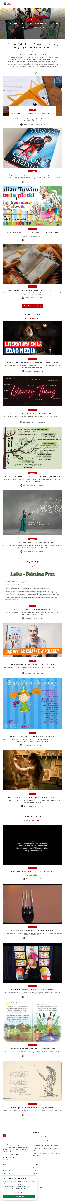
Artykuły (36, 1133)
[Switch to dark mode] (57, 3)
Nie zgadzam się (19, 1192)
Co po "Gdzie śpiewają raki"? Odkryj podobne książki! (47, 1158)
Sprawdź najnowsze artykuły (32, 306)
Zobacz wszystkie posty (32, 318)
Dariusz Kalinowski (7, 1167)
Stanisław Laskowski (8, 1170)
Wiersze (32, 229)
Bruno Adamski (6, 1173)
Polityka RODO (39, 1187)
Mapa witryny (59, 1187)
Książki (32, 109)
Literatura (32, 19)
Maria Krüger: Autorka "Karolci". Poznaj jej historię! (46, 1145)
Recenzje (32, 171)
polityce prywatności (25, 1188)
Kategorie (36, 1164)
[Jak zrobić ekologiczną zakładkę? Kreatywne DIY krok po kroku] (32, 96)
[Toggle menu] (61, 4)
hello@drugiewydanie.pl (11, 1160)
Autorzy (5, 1164)
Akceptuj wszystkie (19, 1196)
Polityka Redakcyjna (49, 1187)
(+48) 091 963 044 (9, 1157)
